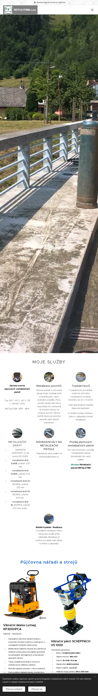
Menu (92, 9)
